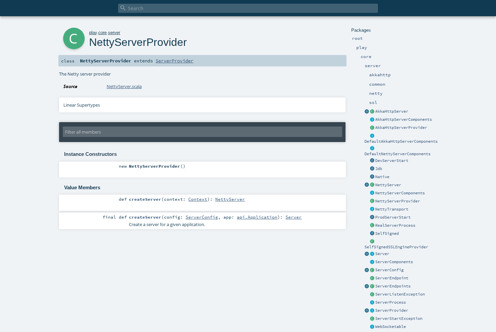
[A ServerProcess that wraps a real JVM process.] (372, 225)
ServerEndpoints (393, 286)
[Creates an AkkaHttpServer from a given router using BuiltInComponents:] (366, 111)
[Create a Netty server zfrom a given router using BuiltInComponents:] (366, 185)
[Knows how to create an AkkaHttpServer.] (372, 128)
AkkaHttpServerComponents (403, 119)
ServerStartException (398, 318)
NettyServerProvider (397, 201)
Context (197, 199)
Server (382, 253)
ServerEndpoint (391, 278)
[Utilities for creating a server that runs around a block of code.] (366, 254)
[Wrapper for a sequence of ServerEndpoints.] (372, 286)
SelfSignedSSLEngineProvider (396, 247)
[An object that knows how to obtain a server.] (372, 310)
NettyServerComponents (400, 193)
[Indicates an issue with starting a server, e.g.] (372, 319)
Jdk (378, 168)
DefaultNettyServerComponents (397, 153)
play (93, 32)
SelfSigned (387, 233)
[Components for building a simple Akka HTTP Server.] (372, 119)
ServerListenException (400, 294)
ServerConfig (389, 270)
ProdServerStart (393, 217)
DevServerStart (391, 160)
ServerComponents (394, 261)
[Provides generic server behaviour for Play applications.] (372, 254)
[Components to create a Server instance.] (372, 262)
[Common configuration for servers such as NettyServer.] (372, 270)
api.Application (257, 217)
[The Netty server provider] (372, 201)
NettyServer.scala (124, 86)
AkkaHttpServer (391, 111)
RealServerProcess (395, 225)
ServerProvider (391, 310)
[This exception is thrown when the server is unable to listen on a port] (372, 294)
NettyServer (388, 185)
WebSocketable (390, 326)
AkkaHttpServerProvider (401, 127)
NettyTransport (391, 209)
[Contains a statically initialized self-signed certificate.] (372, 234)
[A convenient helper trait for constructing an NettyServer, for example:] (372, 148)
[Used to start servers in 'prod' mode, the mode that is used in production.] (372, 217)
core (102, 32)
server (114, 32)
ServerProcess (390, 302)
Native (382, 176)
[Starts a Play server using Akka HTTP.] (372, 111)
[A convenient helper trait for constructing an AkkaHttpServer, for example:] (372, 136)
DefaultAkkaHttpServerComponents (401, 141)
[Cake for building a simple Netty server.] (372, 193)
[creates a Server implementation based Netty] (372, 185)
